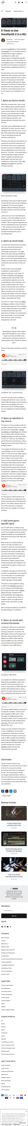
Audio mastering (19, 11)
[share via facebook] (2, 791)
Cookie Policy (16, 1124)
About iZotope (5, 937)
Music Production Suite (7, 1045)
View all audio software (7, 1054)
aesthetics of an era (16, 586)
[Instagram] (5, 927)
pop (10, 580)
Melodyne (4, 747)
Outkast (21, 430)
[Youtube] (8, 927)
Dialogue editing (5, 1077)
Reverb (3, 1083)
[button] (2, 11)
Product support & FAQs (7, 1009)
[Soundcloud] (10, 927)
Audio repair (4, 1074)
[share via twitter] (6, 791)
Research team (5, 947)
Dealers (3, 1006)
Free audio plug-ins (6, 991)
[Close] (26, 1111)
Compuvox (22, 133)
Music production (14, 41)
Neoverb (3, 1039)
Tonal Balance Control (7, 1042)
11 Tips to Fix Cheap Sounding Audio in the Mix (14, 876)
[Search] (15, 2)
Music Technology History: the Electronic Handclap (14, 850)
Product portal (5, 997)
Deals (2, 1003)
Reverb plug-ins (5, 1051)
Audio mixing (17, 39)
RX (2, 1020)
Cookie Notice (5, 956)
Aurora (3, 1036)
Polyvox (6, 304)
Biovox (11, 275)
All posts (8, 11)
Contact (3, 940)
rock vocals (18, 580)
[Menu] (26, 2)
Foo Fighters (5, 432)
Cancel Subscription (6, 971)
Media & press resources (8, 950)
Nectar (3, 1030)
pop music (4, 723)
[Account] (19, 2)
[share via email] (15, 791)
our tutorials (5, 51)
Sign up (14, 916)
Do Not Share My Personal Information (11, 959)
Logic (20, 740)
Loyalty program (5, 1000)
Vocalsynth (4, 1033)
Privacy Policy (8, 1124)
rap (7, 580)
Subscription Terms (6, 968)
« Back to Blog (6, 796)
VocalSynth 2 (11, 49)
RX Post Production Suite (8, 1048)
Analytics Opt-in (5, 974)
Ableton (13, 740)
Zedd (11, 163)
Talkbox (23, 302)
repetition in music (7, 436)
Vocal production (6, 1086)
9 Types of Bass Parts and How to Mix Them (14, 824)
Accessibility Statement (7, 965)
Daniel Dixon (10, 39)
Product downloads (6, 994)
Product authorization (7, 985)
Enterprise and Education (8, 953)
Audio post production (7, 1071)
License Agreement (6, 962)
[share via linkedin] (10, 791)
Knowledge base (5, 988)
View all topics (5, 1089)
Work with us (4, 944)
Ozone (3, 1023)
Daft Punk (15, 432)
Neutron (3, 1027)
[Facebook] (2, 927)
